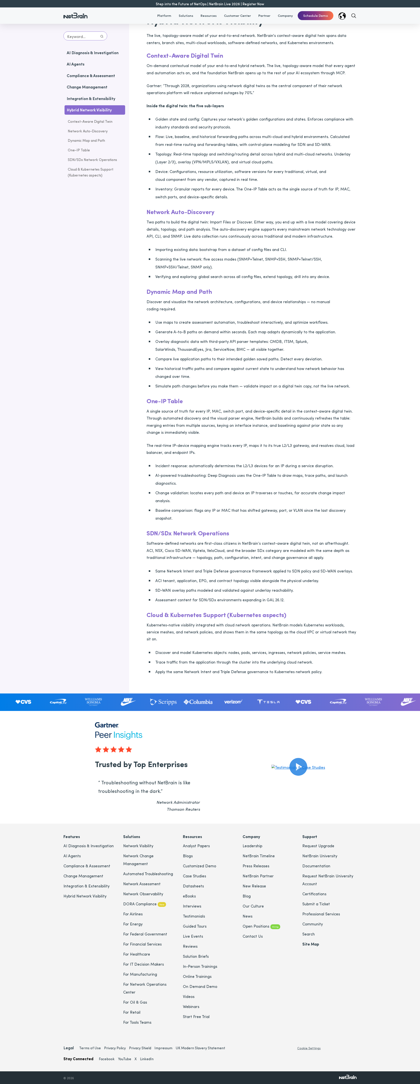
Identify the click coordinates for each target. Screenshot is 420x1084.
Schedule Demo (315, 15)
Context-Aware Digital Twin (90, 121)
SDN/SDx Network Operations (92, 159)
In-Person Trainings (200, 966)
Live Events (193, 936)
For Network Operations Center (144, 988)
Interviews (192, 906)
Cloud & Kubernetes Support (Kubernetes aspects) (90, 172)
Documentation (316, 865)
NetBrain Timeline (259, 855)
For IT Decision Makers (143, 964)
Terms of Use (90, 1048)
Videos (188, 996)
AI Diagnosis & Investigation (88, 845)
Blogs (188, 855)
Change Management (83, 875)
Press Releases (256, 865)
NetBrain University (319, 855)
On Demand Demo (200, 986)
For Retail (131, 1012)
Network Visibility (138, 845)
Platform (164, 15)
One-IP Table (79, 150)
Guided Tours (194, 926)
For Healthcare (136, 954)
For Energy (133, 924)
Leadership (252, 845)
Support (309, 837)
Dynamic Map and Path (86, 140)
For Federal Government (145, 934)
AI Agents (72, 855)
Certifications (314, 893)
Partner (264, 15)
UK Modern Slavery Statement (200, 1048)
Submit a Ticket (316, 903)
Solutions (186, 15)
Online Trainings (197, 976)
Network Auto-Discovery (88, 131)
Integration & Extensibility (86, 886)
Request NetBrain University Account (327, 879)
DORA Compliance (143, 903)
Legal (68, 1047)
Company (285, 15)
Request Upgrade (318, 845)
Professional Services (321, 913)
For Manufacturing (140, 974)
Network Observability (143, 893)
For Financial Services (142, 944)
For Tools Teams (137, 1022)
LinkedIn (147, 1058)
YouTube (124, 1058)
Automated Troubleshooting (148, 873)
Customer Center (237, 15)
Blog (247, 896)
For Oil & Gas (135, 1002)
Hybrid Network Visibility (85, 896)
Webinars (191, 1006)
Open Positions (260, 926)
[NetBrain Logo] (75, 12)
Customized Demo (199, 865)
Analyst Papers (196, 845)
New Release (254, 886)
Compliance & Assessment (86, 865)
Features (71, 837)
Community (312, 924)
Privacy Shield (140, 1048)
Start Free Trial (196, 1016)
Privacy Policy (115, 1048)
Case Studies (194, 875)
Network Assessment (142, 883)
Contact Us (253, 936)
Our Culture (253, 906)
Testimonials (194, 916)
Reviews (190, 946)
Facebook (107, 1058)
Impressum (163, 1048)
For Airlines (133, 913)
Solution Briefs (196, 956)
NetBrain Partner (258, 875)
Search (308, 934)
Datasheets (193, 886)
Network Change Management (138, 859)
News (247, 916)
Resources (209, 15)
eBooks (189, 896)
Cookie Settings (309, 1048)
